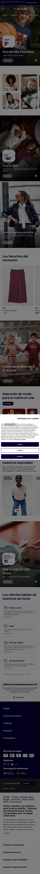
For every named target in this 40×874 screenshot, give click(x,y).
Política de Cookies (20, 439)
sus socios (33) (10, 424)
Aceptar (20, 444)
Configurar (20, 450)
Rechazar (20, 456)
